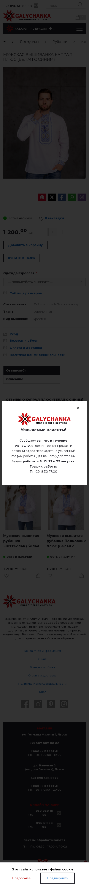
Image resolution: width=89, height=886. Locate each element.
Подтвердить (57, 878)
